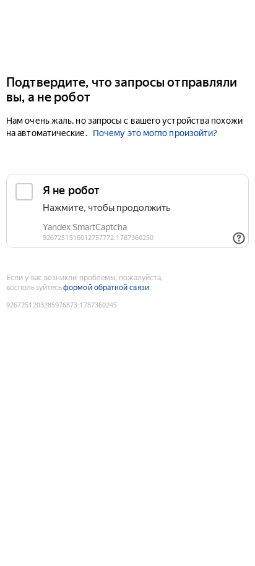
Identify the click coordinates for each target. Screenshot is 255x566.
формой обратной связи (106, 287)
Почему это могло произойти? (155, 133)
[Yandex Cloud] (127, 36)
